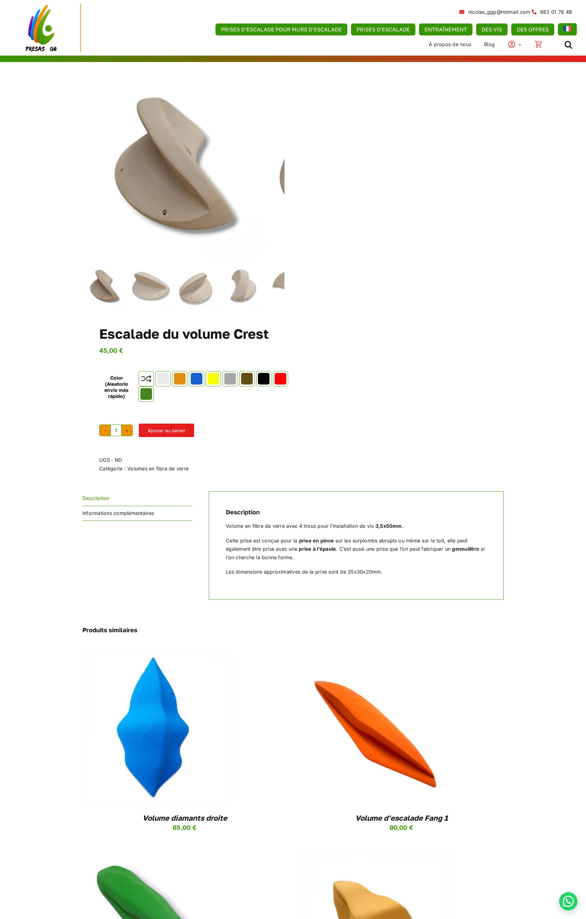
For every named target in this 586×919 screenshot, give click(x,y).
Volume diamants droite (185, 817)
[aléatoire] (146, 378)
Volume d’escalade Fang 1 (401, 817)
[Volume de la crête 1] (174, 172)
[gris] (230, 378)
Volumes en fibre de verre (158, 468)
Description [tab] (96, 498)
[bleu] (196, 378)
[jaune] (213, 378)
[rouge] (280, 378)
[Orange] (179, 378)
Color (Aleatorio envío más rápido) (116, 387)
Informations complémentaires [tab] (118, 513)
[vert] (146, 394)
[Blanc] (163, 378)
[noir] (263, 378)
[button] (568, 45)
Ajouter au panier (166, 430)
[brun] (247, 378)
